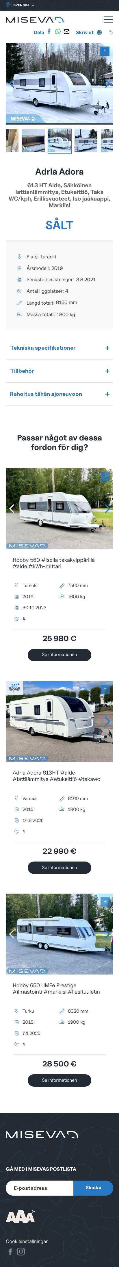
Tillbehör (22, 371)
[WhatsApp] (58, 31)
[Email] (67, 31)
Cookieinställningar (27, 1241)
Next (107, 83)
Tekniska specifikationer (43, 347)
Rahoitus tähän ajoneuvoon (46, 394)
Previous (11, 83)
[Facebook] (49, 31)
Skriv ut (85, 32)
